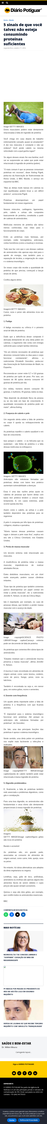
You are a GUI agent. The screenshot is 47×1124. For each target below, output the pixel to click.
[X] (30, 1073)
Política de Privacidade (29, 1120)
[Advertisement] (23, 76)
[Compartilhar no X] (17, 914)
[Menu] (3, 3)
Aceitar (11, 1120)
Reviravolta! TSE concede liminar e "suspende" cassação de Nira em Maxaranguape (20, 957)
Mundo (11, 20)
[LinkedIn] (35, 1073)
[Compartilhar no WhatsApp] (6, 914)
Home (6, 20)
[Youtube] (14, 1073)
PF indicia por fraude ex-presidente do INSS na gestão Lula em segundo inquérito (22, 992)
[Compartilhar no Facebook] (11, 914)
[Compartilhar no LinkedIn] (23, 914)
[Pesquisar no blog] (7, 3)
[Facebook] (25, 1073)
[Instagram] (19, 1073)
